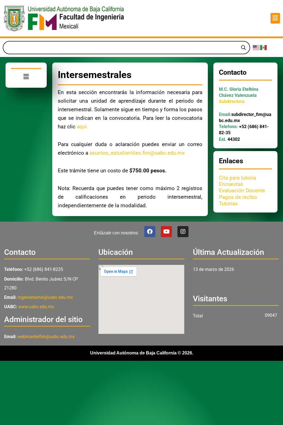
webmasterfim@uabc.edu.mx (46, 336)
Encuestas (231, 184)
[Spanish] (263, 47)
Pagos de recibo (238, 197)
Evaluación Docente (242, 191)
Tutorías (228, 204)
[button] (275, 18)
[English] (256, 47)
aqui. (82, 127)
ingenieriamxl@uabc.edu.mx (45, 297)
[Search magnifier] (243, 47)
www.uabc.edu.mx (36, 306)
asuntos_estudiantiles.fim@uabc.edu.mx (137, 153)
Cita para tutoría (237, 178)
